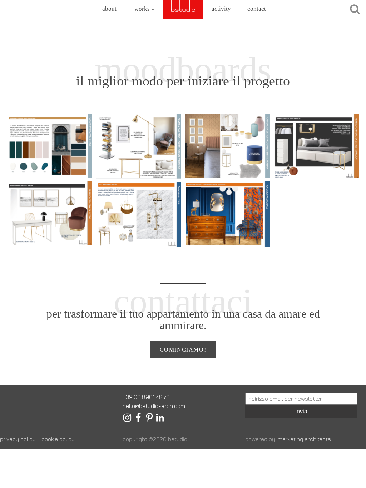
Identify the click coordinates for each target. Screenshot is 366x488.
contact (256, 8)
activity (221, 8)
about (109, 8)
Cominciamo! (183, 350)
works (144, 8)
